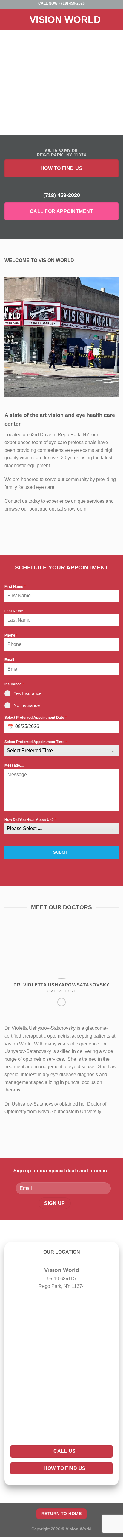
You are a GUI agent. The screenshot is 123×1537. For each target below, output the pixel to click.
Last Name (14, 611)
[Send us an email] (61, 1002)
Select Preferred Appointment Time (35, 742)
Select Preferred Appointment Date (35, 717)
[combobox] (61, 750)
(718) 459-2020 (72, 3)
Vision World (65, 19)
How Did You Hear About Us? (30, 820)
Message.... (14, 765)
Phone (11, 635)
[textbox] (55, 750)
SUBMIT (61, 852)
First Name (15, 587)
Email (10, 660)
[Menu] (8, 19)
